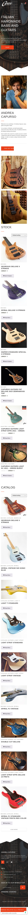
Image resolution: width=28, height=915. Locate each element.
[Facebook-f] (2, 862)
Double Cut (12, 739)
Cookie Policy (13, 891)
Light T (17, 600)
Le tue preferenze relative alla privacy (12, 910)
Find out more (19, 187)
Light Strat (19, 640)
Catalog (10, 518)
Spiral (16, 565)
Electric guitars (7, 426)
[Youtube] (11, 862)
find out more (9, 148)
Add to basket (8, 275)
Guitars (11, 600)
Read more (7, 317)
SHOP (7, 47)
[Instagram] (7, 862)
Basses (3, 264)
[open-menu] (21, 3)
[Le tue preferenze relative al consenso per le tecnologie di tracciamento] (25, 912)
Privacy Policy (5, 891)
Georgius (17, 518)
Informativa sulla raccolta (9, 913)
